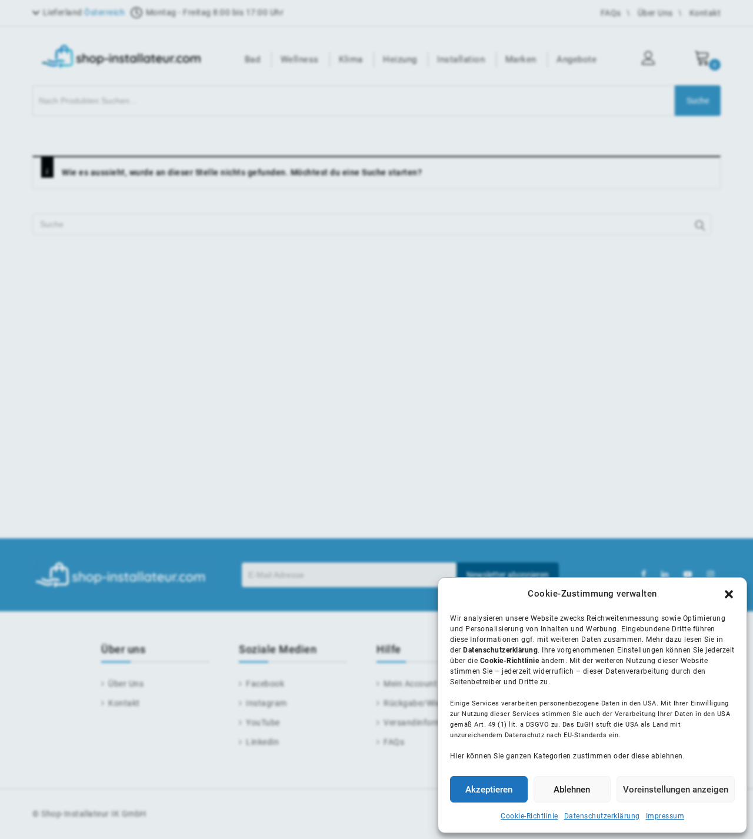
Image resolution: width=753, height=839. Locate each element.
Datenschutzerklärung (602, 816)
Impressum (665, 816)
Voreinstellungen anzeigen (675, 789)
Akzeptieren (488, 789)
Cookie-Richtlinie (529, 816)
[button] (729, 594)
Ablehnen (572, 789)
